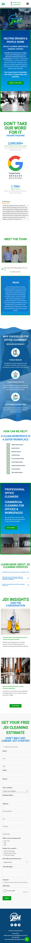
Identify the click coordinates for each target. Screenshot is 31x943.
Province (5, 826)
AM (5, 843)
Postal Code (6, 834)
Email (5, 770)
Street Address (7, 811)
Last (4, 766)
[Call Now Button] (27, 939)
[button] (27, 3)
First (4, 758)
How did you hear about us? (12, 858)
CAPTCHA (6, 886)
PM (5, 845)
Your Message (8, 867)
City (4, 819)
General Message (9, 851)
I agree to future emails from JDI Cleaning (15, 882)
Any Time (7, 841)
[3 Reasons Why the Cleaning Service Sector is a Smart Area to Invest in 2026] (15, 621)
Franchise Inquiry (9, 855)
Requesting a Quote (10, 853)
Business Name (8, 795)
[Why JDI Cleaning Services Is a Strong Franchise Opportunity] (15, 670)
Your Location (8, 787)
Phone (5, 779)
